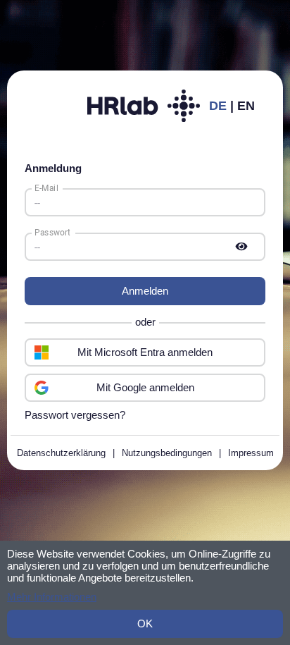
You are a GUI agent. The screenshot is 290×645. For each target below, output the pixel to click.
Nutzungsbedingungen (167, 453)
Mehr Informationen (51, 597)
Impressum (251, 453)
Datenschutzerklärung (61, 453)
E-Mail (46, 188)
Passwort (52, 233)
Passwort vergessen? (75, 415)
